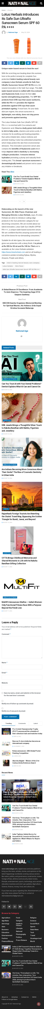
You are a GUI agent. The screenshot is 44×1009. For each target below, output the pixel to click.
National (19, 931)
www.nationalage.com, (10, 869)
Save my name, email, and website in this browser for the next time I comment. (22, 694)
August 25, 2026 (19, 183)
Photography (21, 934)
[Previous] (20, 201)
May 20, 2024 (25, 32)
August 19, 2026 (7, 478)
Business (5, 929)
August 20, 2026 (19, 194)
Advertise (15, 997)
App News (5, 921)
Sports (32, 927)
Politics (19, 937)
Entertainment (7, 935)
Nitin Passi (19, 266)
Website (5, 683)
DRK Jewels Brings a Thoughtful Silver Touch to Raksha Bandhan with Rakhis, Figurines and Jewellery (28, 190)
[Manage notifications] (39, 1004)
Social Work (34, 924)
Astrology (5, 924)
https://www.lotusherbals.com (13, 252)
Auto (3, 927)
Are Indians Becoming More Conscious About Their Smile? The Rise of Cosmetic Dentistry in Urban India (22, 472)
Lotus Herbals (8, 266)
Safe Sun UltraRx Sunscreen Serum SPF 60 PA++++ (21, 269)
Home (3, 10)
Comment (6, 634)
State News (34, 929)
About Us (5, 997)
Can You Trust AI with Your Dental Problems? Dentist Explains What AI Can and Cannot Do (27, 179)
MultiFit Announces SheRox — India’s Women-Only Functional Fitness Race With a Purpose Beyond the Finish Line (22, 605)
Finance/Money (7, 941)
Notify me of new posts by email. (14, 711)
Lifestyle (10, 10)
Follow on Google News (9, 999)
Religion (33, 918)
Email (4, 673)
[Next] (24, 201)
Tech (32, 932)
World (32, 941)
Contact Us (25, 997)
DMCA (34, 997)
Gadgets (19, 921)
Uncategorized (36, 938)
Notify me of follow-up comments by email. (18, 704)
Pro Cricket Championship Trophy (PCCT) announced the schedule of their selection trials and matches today (27, 731)
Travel (6, 509)
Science (33, 921)
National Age (13, 32)
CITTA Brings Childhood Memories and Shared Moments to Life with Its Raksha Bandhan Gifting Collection (19, 561)
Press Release (21, 940)
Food (18, 918)
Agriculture (6, 918)
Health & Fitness (9, 379)
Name (5, 662)
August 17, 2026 (7, 566)
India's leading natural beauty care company (23, 263)
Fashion (5, 938)
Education (5, 932)
